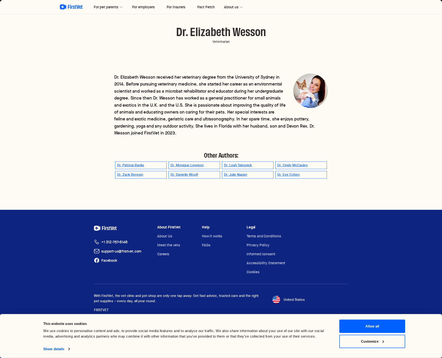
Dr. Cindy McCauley (292, 165)
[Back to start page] (71, 7)
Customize (369, 341)
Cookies (253, 272)
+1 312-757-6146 (114, 242)
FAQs (206, 245)
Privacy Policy (258, 245)
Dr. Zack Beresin (130, 174)
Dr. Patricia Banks (130, 165)
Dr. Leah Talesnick (238, 165)
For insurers (176, 7)
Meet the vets (168, 245)
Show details (53, 349)
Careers (163, 254)
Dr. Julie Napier (235, 174)
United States (294, 299)
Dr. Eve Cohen (288, 174)
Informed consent (261, 254)
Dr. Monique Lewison (187, 165)
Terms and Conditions (264, 236)
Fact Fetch (206, 7)
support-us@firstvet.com (121, 251)
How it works (212, 236)
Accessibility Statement (266, 263)
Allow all (372, 326)
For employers (143, 7)
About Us (164, 236)
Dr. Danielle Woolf (184, 174)
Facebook (109, 260)
